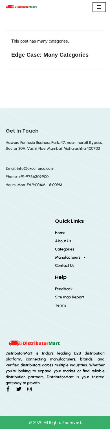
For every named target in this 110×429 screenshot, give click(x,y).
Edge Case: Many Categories (50, 55)
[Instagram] (29, 388)
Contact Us (64, 265)
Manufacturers (67, 257)
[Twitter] (18, 388)
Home (60, 232)
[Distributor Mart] (21, 7)
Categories (64, 249)
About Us (63, 241)
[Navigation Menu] (99, 7)
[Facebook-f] (8, 388)
